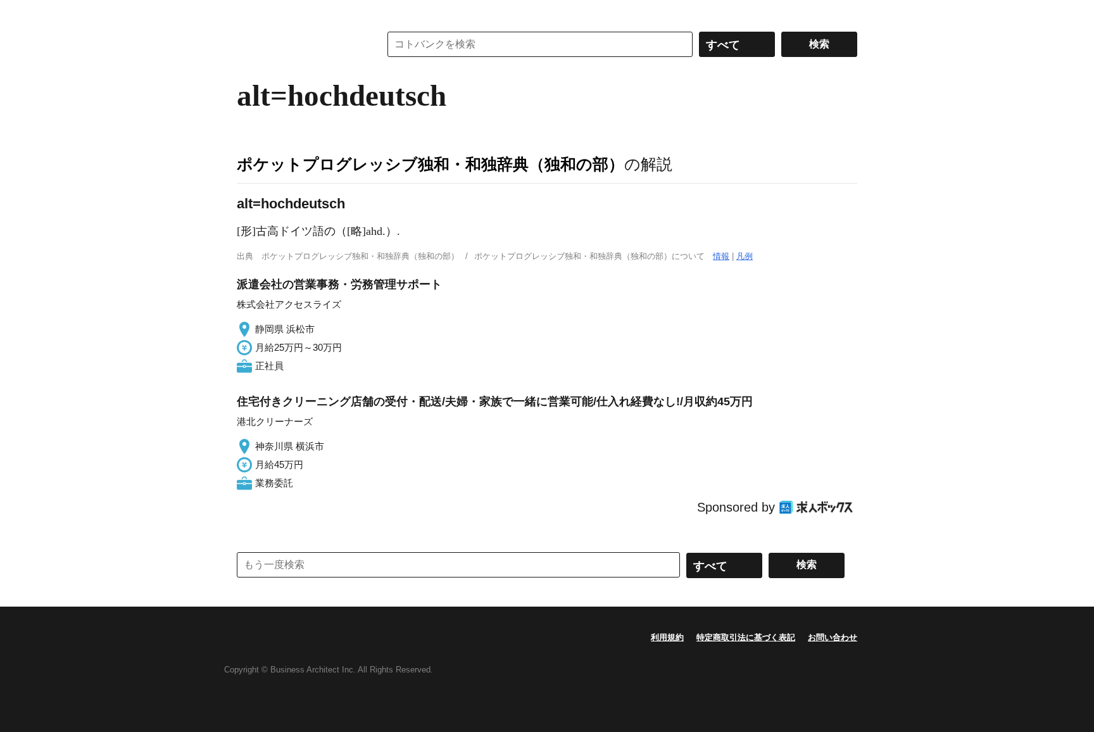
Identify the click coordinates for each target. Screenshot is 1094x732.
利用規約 (667, 637)
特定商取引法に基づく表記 (745, 637)
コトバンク (299, 44)
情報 (721, 256)
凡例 (744, 256)
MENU (249, 12)
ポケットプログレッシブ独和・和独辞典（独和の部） (430, 164)
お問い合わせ (832, 637)
